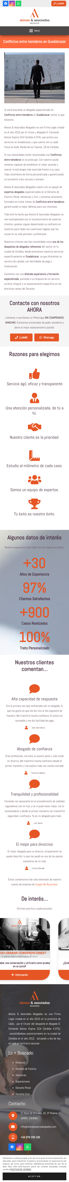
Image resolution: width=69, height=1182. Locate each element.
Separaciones (23, 1081)
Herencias (21, 1075)
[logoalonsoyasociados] (34, 16)
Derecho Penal (23, 1088)
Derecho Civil (23, 1094)
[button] (34, 30)
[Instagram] (12, 3)
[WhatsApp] (18, 3)
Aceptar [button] (34, 1176)
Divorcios (20, 1062)
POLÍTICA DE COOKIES (20, 1169)
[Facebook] (5, 3)
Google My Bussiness (46, 884)
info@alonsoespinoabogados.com (38, 1127)
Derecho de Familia (26, 1069)
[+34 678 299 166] (14, 1137)
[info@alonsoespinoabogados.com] (14, 1126)
